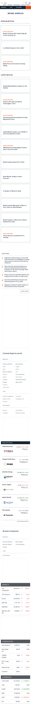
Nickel (17, 369)
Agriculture (19, 382)
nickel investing (8, 31)
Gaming (5, 401)
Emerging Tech (20, 399)
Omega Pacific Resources (9, 459)
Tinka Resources (7, 446)
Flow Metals (6, 510)
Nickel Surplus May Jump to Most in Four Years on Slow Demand (14, 206)
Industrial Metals (21, 379)
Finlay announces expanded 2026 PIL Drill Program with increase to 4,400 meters (16, 275)
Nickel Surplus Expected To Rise (13, 162)
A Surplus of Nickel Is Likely (12, 191)
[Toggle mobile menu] (2, 3)
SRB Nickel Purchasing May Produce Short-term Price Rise (15, 148)
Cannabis (5, 413)
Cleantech (18, 396)
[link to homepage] (6, 3)
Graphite (5, 379)
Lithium (5, 374)
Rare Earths (19, 377)
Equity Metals (6, 497)
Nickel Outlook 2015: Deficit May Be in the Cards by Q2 (15, 34)
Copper (18, 366)
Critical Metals (20, 374)
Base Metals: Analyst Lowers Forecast (12, 177)
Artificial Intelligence (8, 396)
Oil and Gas (6, 387)
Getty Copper (6, 484)
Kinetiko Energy (7, 472)
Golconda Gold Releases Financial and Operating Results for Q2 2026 (15, 280)
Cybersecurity (6, 399)
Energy (5, 382)
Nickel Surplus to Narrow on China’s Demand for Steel (15, 221)
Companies (9, 5)
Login (30, 3)
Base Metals (19, 364)
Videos (4, 5)
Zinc (17, 372)
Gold (4, 366)
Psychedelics (19, 410)
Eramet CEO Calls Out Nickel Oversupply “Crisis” (12, 102)
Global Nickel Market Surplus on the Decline (15, 87)
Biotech (5, 410)
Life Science (19, 7)
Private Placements (25, 5)
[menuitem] (9, 366)
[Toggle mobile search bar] (26, 3)
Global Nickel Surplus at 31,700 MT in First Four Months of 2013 (15, 133)
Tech (11, 7)
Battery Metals (7, 372)
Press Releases (16, 5)
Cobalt (4, 377)
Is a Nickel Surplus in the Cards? (13, 48)
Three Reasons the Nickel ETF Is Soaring (13, 236)
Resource (3, 7)
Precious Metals (7, 364)
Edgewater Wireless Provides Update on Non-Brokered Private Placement (16, 285)
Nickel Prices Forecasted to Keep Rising (14, 64)
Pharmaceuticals (20, 413)
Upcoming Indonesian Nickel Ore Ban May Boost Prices (15, 118)
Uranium (5, 385)
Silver (4, 369)
